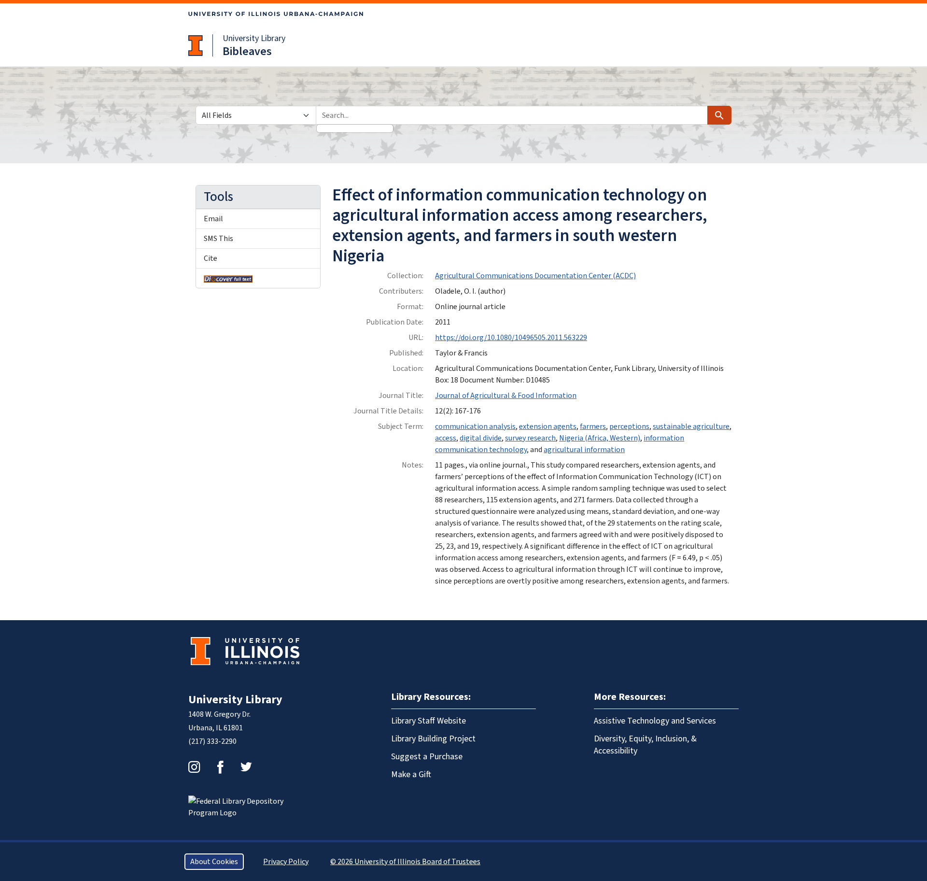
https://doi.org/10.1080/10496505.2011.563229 (511, 337)
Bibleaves (247, 51)
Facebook (220, 767)
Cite (210, 258)
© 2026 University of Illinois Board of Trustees (405, 861)
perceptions (629, 426)
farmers (593, 426)
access (445, 438)
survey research (530, 438)
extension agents (547, 426)
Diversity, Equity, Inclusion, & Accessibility (645, 745)
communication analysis (475, 426)
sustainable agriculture (691, 426)
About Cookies (214, 861)
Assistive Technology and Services (655, 721)
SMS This (218, 238)
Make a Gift (411, 774)
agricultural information (584, 449)
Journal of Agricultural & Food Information (505, 395)
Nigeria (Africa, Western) (599, 438)
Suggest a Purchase (427, 757)
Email (213, 218)
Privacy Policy (286, 861)
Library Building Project (433, 739)
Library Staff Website (428, 721)
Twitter (246, 767)
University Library (254, 38)
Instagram (194, 767)
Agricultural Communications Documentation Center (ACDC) (535, 275)
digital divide (481, 438)
